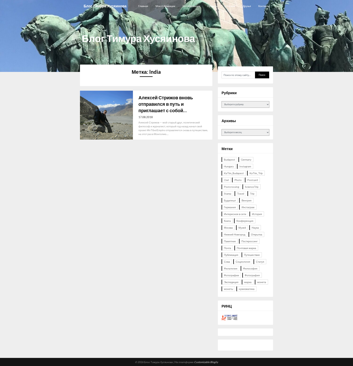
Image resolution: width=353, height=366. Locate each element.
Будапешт (230, 200)
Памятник (230, 241)
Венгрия (247, 200)
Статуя (260, 261)
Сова (227, 261)
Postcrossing (231, 186)
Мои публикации (165, 6)
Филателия (230, 268)
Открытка (256, 234)
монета (261, 282)
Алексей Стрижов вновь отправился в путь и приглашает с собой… (165, 104)
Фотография (252, 275)
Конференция (244, 220)
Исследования (191, 6)
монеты (228, 288)
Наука (255, 227)
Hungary (229, 166)
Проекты (212, 6)
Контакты (263, 6)
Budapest (229, 159)
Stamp (227, 193)
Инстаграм (248, 207)
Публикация (231, 254)
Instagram (245, 166)
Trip (252, 193)
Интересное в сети (235, 214)
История (257, 214)
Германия (230, 207)
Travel (240, 193)
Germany (246, 159)
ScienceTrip (251, 186)
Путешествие (252, 254)
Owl (226, 180)
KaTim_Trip (256, 173)
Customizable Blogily (206, 362)
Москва (228, 227)
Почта (227, 248)
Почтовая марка (246, 248)
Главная (143, 6)
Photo (238, 180)
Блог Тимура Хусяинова (105, 6)
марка (248, 282)
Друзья (247, 6)
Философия (250, 268)
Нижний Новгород (234, 234)
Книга (227, 220)
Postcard (252, 180)
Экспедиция (231, 282)
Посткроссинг (249, 241)
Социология (243, 261)
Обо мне (230, 6)
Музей (242, 227)
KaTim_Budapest (234, 173)
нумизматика (246, 288)
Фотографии (231, 275)
